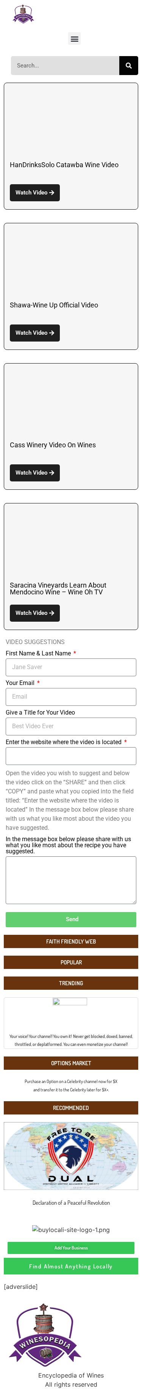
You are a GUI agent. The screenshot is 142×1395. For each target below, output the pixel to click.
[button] (74, 38)
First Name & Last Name (39, 653)
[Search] (128, 65)
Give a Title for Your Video (40, 713)
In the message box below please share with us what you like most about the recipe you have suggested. (68, 845)
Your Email (21, 683)
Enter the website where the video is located (64, 742)
